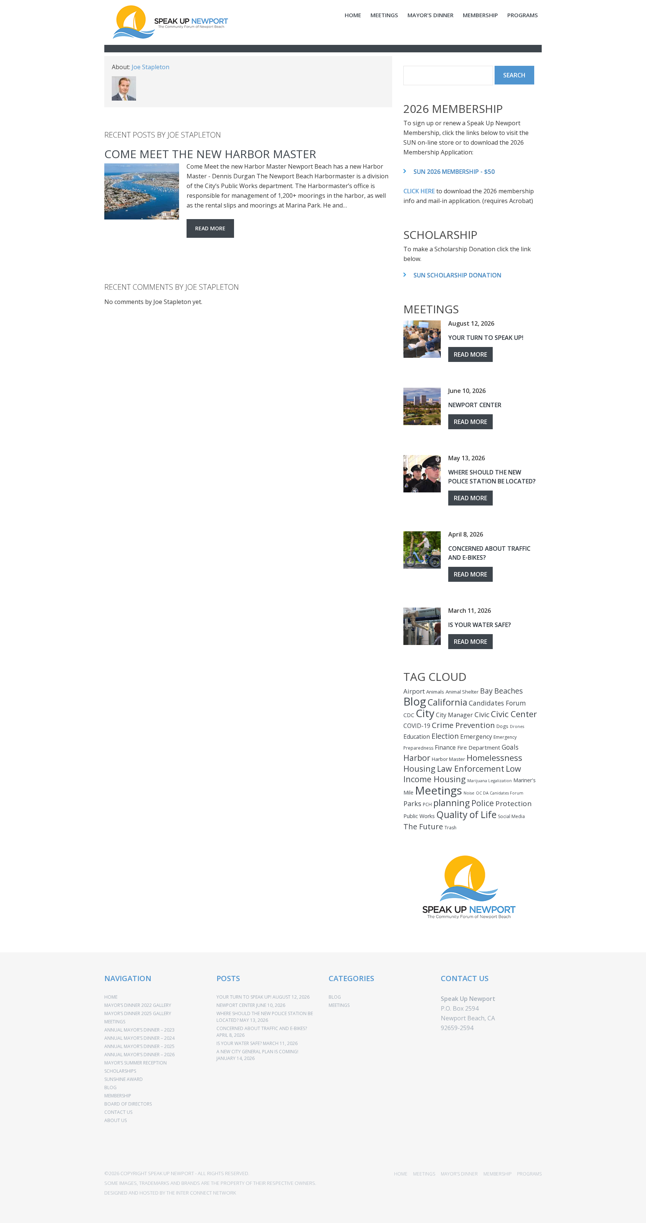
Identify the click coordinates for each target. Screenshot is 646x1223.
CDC (408, 715)
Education (416, 736)
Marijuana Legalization (489, 780)
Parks (412, 803)
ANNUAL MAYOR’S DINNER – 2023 (139, 1030)
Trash (450, 827)
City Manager (454, 715)
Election (445, 736)
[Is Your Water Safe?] (422, 626)
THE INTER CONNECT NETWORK (201, 1192)
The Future (423, 826)
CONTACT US (118, 1112)
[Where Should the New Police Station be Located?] (422, 473)
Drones (517, 726)
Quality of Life (466, 814)
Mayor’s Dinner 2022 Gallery (137, 1005)
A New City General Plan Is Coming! (257, 1051)
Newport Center (474, 405)
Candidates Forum (497, 702)
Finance (445, 747)
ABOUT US (115, 1120)
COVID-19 (416, 726)
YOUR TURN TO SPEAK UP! (485, 338)
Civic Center (514, 714)
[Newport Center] (422, 406)
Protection (513, 803)
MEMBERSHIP (480, 15)
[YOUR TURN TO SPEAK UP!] (422, 339)
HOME (353, 15)
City (425, 713)
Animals (435, 691)
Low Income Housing (462, 773)
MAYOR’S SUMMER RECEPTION (135, 1063)
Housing (419, 768)
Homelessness (494, 757)
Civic (481, 714)
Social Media (511, 816)
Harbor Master (448, 759)
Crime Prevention (463, 725)
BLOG (110, 1087)
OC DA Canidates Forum (499, 793)
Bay (486, 691)
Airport (414, 691)
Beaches (508, 691)
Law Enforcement (470, 768)
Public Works (419, 816)
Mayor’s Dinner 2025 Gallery (137, 1013)
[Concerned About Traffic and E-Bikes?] (422, 550)
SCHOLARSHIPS (120, 1071)
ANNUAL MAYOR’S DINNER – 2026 (139, 1054)
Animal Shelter (462, 691)
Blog (414, 701)
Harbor (416, 757)
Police (482, 803)
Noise (469, 793)
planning (451, 802)
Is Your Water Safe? (479, 625)
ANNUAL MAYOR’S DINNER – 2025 (139, 1046)
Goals (510, 747)
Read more (210, 228)
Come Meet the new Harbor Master (210, 154)
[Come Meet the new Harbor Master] (141, 191)
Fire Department (478, 747)
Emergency (476, 736)
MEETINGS (384, 15)
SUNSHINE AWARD (123, 1079)
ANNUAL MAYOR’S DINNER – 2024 (139, 1038)
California (447, 702)
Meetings (438, 790)
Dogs (502, 726)
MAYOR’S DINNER (430, 15)
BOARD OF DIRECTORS (128, 1104)
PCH (427, 804)
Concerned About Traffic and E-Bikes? (261, 1028)
